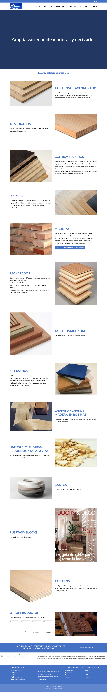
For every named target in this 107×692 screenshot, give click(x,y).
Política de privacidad (56, 688)
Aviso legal (47, 688)
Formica (67, 677)
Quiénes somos (42, 6)
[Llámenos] (96, 1)
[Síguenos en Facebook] (91, 1)
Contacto (93, 6)
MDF (86, 675)
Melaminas (88, 677)
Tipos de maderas (57, 6)
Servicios (83, 6)
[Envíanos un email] (94, 1)
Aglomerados (69, 670)
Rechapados (88, 672)
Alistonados (68, 672)
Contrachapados (70, 675)
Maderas (87, 670)
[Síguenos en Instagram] (93, 1)
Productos (71, 6)
